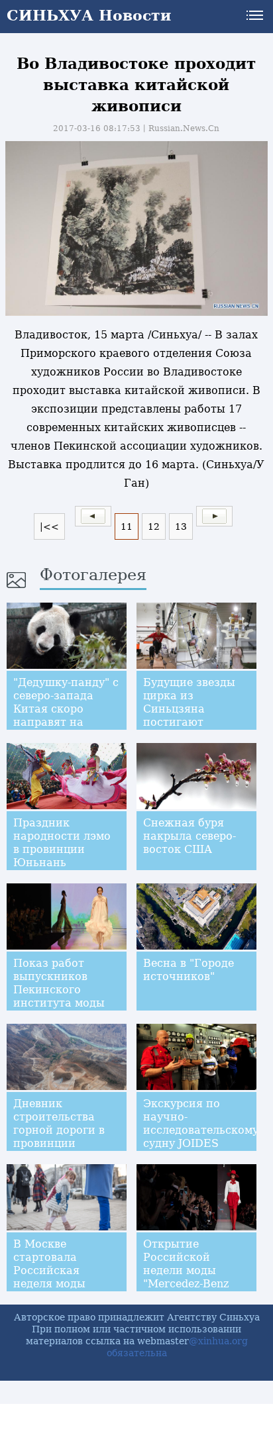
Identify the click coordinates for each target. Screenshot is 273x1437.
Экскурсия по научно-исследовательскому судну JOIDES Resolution (200, 1130)
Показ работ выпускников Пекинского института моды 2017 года (59, 989)
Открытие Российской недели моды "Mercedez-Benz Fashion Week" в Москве (187, 1277)
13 (181, 526)
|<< (49, 526)
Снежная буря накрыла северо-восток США (189, 836)
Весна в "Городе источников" (188, 970)
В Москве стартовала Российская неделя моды (49, 1264)
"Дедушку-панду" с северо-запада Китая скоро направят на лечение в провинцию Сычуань (66, 722)
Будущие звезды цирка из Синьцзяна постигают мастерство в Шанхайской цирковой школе (189, 722)
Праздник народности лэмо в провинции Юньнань (62, 843)
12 (154, 526)
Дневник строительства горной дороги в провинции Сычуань (59, 1130)
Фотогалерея (93, 575)
